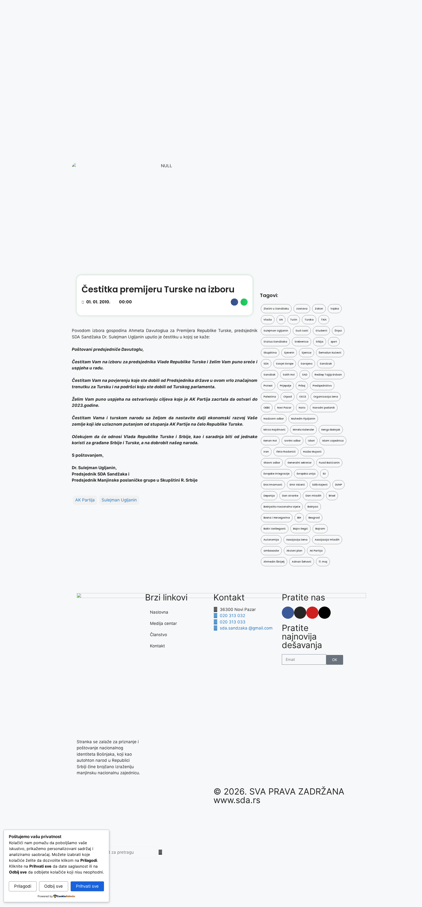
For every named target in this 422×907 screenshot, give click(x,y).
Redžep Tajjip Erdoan (328, 374)
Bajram (320, 529)
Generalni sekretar (299, 463)
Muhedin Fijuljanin (303, 418)
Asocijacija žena (296, 540)
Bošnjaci (312, 507)
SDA (266, 363)
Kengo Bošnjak (330, 429)
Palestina (270, 396)
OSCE (302, 396)
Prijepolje (285, 385)
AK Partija (85, 500)
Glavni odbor (272, 463)
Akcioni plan (294, 551)
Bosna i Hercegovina (277, 518)
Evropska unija (306, 474)
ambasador (271, 551)
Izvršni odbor (292, 440)
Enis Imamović (273, 485)
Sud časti (301, 330)
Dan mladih (313, 496)
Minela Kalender (303, 429)
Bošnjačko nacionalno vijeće (282, 507)
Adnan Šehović (301, 562)
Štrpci (338, 330)
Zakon (319, 308)
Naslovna (159, 612)
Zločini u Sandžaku (276, 308)
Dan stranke (290, 496)
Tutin (293, 319)
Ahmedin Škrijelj (274, 562)
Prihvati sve (87, 886)
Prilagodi (22, 886)
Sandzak (326, 363)
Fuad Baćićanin (329, 463)
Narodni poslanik (324, 407)
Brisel (332, 496)
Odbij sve (53, 886)
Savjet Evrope (284, 363)
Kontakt (157, 645)
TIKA (324, 319)
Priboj (301, 385)
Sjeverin (289, 352)
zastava (301, 308)
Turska (309, 319)
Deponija (269, 496)
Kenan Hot (270, 440)
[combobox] (120, 852)
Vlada (268, 319)
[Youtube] (312, 613)
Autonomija (271, 540)
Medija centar (163, 623)
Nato (302, 407)
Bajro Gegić (300, 529)
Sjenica (306, 352)
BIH (299, 518)
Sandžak (269, 374)
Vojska (334, 308)
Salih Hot (289, 374)
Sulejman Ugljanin (119, 500)
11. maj (323, 562)
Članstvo (158, 634)
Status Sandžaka (275, 341)
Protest (268, 385)
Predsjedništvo (322, 385)
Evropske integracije (276, 474)
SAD (304, 374)
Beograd (314, 518)
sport (334, 341)
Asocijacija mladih (327, 540)
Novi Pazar (284, 407)
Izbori (311, 440)
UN (281, 319)
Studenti (321, 330)
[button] (234, 302)
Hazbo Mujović (312, 452)
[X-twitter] (324, 613)
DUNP (338, 485)
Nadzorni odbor (274, 418)
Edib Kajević (320, 485)
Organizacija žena (325, 396)
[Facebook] (288, 613)
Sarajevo (306, 363)
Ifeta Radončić (286, 452)
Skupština (270, 352)
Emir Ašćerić (297, 485)
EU (324, 474)
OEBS (267, 407)
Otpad (287, 396)
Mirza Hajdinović (274, 429)
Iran (266, 452)
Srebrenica (301, 341)
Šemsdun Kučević (330, 352)
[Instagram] (300, 613)
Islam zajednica (333, 440)
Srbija (319, 341)
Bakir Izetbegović (275, 529)
